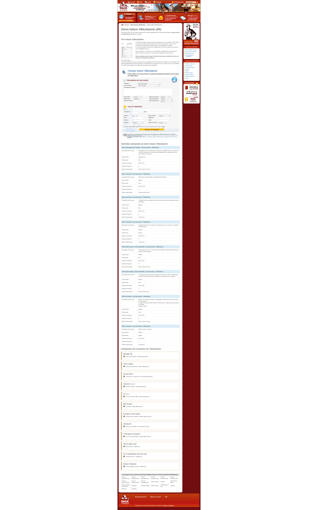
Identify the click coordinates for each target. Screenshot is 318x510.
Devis (149, 2)
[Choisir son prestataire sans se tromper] (192, 87)
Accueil (132, 2)
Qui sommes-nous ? (141, 497)
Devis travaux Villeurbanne (138, 24)
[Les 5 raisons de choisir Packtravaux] (192, 93)
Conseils (158, 2)
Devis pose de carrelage (191, 51)
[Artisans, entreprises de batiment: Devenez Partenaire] (192, 34)
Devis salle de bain (190, 53)
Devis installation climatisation (189, 56)
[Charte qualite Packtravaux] (192, 99)
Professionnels (178, 2)
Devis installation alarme (191, 49)
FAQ (140, 2)
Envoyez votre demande (152, 129)
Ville (166, 497)
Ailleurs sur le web (155, 497)
